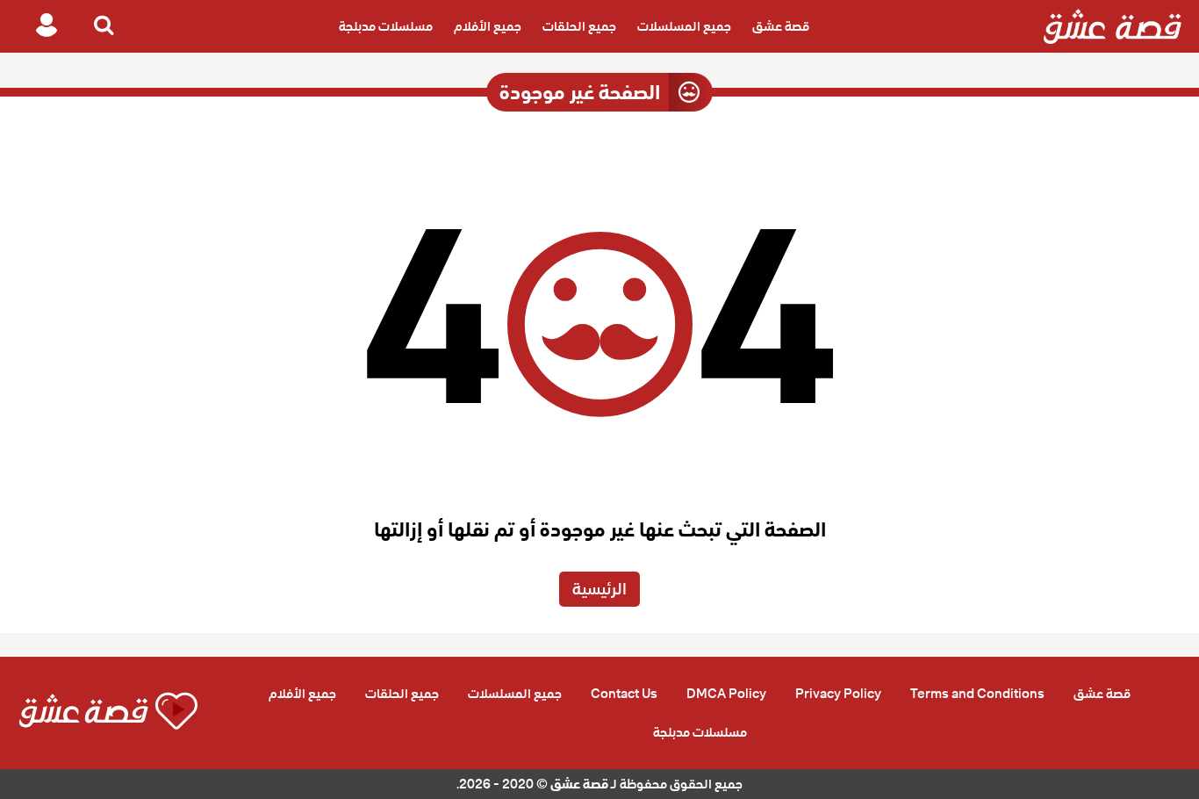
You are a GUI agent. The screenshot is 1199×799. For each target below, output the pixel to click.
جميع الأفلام (487, 26)
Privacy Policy (838, 693)
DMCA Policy (726, 693)
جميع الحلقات (579, 26)
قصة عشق (780, 26)
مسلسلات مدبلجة (386, 26)
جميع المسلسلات (684, 26)
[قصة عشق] (1112, 26)
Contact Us (624, 693)
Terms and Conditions (977, 693)
